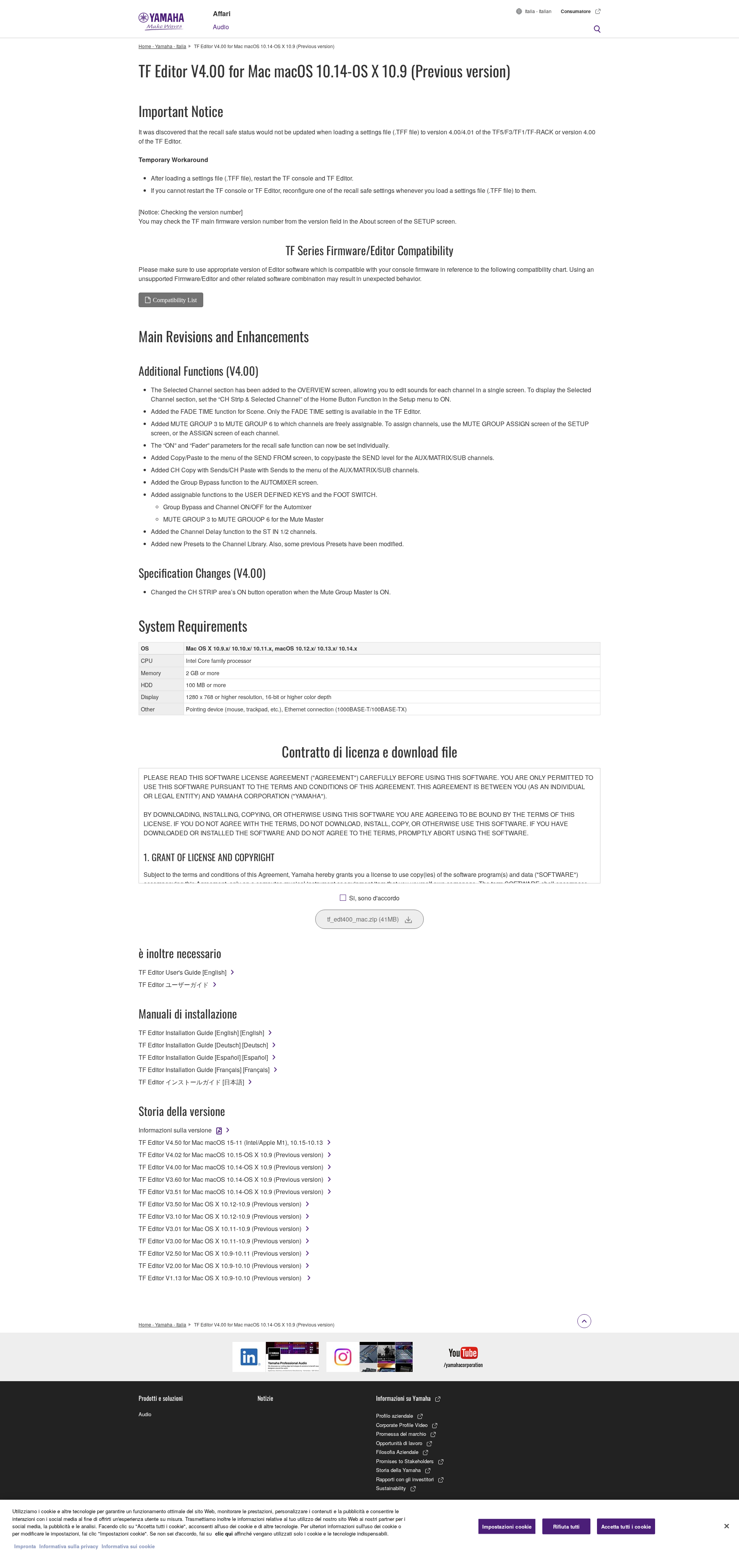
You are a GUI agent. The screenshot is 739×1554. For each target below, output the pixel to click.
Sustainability (391, 1488)
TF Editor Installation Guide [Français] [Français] (204, 1069)
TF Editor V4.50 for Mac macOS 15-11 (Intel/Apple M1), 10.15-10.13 (231, 1142)
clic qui (224, 1533)
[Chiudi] (726, 1525)
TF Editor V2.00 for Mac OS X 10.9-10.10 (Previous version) (220, 1265)
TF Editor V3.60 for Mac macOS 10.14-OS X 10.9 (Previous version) (231, 1179)
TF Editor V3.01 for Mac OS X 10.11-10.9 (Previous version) (220, 1228)
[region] (369, 1527)
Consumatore (576, 11)
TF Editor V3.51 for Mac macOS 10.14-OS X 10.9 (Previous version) (231, 1191)
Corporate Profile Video (402, 1425)
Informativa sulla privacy (68, 1546)
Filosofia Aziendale (397, 1451)
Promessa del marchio (401, 1433)
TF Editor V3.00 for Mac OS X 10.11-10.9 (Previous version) (220, 1240)
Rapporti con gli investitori (405, 1479)
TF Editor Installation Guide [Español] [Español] (203, 1057)
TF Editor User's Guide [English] (182, 972)
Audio (221, 26)
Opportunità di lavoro (399, 1443)
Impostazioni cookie (507, 1526)
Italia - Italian (538, 11)
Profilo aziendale (394, 1415)
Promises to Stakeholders (405, 1461)
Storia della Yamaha (398, 1470)
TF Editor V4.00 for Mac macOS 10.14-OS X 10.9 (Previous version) (231, 1167)
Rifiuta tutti (566, 1526)
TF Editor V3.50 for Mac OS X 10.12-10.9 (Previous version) (220, 1203)
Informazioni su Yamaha (403, 1398)
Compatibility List (175, 300)
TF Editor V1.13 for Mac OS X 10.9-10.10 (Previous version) (221, 1277)
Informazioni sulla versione (175, 1130)
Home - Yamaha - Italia (162, 46)
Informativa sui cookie (128, 1546)
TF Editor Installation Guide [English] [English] (201, 1032)
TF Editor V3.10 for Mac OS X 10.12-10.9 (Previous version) (220, 1216)
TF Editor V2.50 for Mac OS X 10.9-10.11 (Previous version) (220, 1253)
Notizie (265, 1398)
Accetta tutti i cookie (626, 1526)
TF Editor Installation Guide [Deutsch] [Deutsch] (203, 1044)
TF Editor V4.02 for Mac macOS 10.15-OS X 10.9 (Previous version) (231, 1154)
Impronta (25, 1546)
